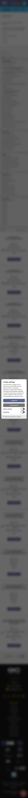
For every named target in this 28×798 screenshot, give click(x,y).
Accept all (14, 400)
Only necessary (14, 405)
